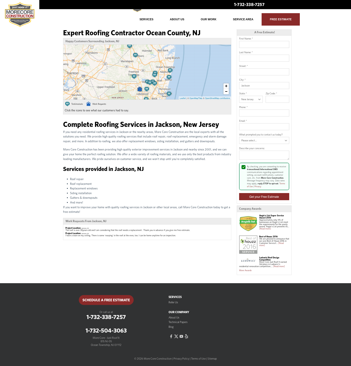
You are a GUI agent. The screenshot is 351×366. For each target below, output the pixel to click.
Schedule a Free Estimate (106, 300)
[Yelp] (186, 336)
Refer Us (173, 302)
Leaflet (183, 98)
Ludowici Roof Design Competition (269, 258)
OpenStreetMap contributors (217, 98)
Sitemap (212, 358)
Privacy (257, 186)
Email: (243, 120)
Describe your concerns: (252, 148)
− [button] (226, 91)
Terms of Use (198, 358)
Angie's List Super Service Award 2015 (271, 216)
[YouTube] (181, 336)
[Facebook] (171, 336)
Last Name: (246, 52)
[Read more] (265, 228)
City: (242, 79)
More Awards (245, 270)
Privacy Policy (181, 358)
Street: (243, 66)
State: (243, 93)
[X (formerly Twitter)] (176, 336)
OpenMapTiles (195, 98)
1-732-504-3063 (106, 330)
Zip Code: (271, 93)
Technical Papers (178, 322)
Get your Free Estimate (264, 197)
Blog (171, 327)
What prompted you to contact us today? (261, 134)
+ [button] (226, 86)
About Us (174, 317)
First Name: (246, 38)
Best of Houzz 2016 (268, 236)
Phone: (243, 107)
